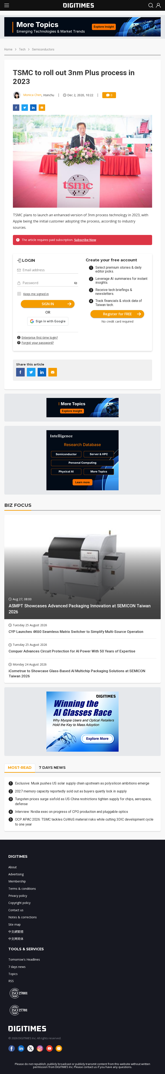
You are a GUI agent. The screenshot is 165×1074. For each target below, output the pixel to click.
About (12, 867)
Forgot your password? (37, 343)
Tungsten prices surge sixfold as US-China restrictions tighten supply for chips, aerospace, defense (83, 801)
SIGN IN (48, 304)
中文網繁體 (15, 931)
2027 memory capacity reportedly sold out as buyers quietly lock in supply (71, 791)
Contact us (15, 910)
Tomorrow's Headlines (24, 959)
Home (8, 49)
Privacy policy (17, 896)
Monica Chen (32, 95)
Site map (14, 924)
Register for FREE (117, 314)
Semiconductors (43, 49)
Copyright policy (19, 903)
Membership (17, 881)
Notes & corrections (22, 917)
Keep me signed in (36, 294)
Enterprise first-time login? (39, 337)
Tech (22, 49)
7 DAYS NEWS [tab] (52, 767)
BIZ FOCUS (17, 505)
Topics (13, 974)
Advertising (16, 874)
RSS (11, 981)
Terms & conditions (22, 889)
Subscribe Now (85, 240)
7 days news (17, 967)
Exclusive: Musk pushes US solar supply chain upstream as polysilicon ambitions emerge (82, 783)
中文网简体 (15, 939)
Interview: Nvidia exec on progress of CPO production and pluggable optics (71, 812)
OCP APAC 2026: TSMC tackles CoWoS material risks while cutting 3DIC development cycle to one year (84, 821)
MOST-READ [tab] (20, 767)
